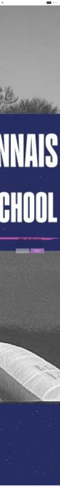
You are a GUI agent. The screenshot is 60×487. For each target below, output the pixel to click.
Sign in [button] (56, 2)
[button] (22, 250)
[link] (2, 2)
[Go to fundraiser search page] (45, 2)
